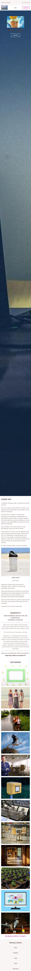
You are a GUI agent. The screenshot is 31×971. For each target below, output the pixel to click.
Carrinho (26, 7)
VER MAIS (15, 35)
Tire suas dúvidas (26, 2)
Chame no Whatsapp (5, 2)
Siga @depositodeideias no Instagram (15, 936)
